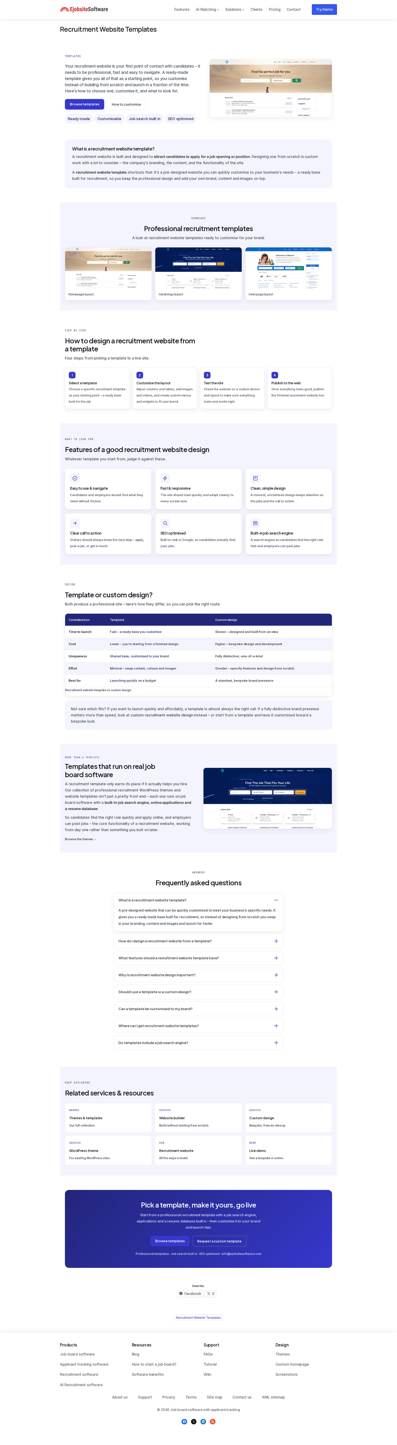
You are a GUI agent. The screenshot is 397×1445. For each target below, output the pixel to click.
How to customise (126, 104)
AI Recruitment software (81, 1385)
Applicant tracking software (84, 1364)
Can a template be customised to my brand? (155, 1009)
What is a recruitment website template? (152, 900)
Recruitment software (79, 1374)
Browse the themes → (81, 839)
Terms (191, 1397)
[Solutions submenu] (243, 9)
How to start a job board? (154, 1364)
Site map (214, 1397)
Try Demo (324, 9)
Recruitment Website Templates (198, 1317)
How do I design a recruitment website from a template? (165, 941)
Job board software (77, 1354)
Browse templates (84, 104)
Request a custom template (219, 1241)
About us (120, 1397)
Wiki (207, 1374)
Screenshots (287, 1374)
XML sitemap (273, 1397)
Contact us (242, 1397)
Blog (136, 1354)
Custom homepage (292, 1364)
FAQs (208, 1354)
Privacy (168, 1397)
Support (145, 1397)
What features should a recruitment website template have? (168, 958)
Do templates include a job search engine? (153, 1042)
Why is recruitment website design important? (157, 975)
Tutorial (210, 1364)
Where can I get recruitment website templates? (158, 1026)
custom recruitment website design (162, 715)
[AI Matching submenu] (218, 9)
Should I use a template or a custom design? (154, 992)
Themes (283, 1354)
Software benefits (148, 1374)
